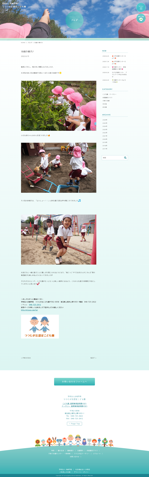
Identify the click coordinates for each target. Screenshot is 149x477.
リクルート (97, 453)
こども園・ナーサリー (109, 94)
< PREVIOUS (26, 358)
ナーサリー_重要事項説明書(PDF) (74, 406)
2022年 (105, 133)
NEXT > (93, 358)
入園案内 (80, 450)
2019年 (105, 142)
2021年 (105, 136)
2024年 (105, 126)
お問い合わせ (74, 456)
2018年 (105, 146)
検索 (125, 157)
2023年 (105, 129)
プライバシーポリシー (82, 472)
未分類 (105, 107)
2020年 (105, 139)
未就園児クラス (107, 97)
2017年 (105, 149)
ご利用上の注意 (65, 472)
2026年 (105, 120)
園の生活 (61, 450)
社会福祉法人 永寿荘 (82, 469)
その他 (105, 104)
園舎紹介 (70, 450)
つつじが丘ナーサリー (82, 453)
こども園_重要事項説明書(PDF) (74, 403)
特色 (53, 450)
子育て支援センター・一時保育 (59, 453)
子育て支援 (106, 101)
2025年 (105, 123)
